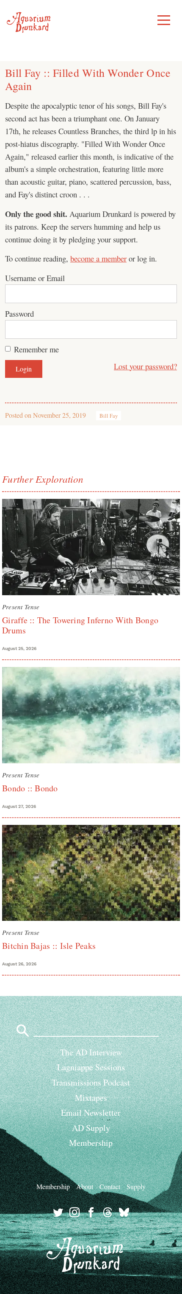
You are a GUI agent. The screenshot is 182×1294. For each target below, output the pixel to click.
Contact (109, 1186)
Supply (136, 1186)
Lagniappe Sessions (91, 1067)
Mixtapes (91, 1097)
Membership (91, 1142)
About (84, 1186)
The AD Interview (91, 1052)
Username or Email (35, 278)
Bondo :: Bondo (30, 788)
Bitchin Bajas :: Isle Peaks (49, 945)
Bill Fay (108, 415)
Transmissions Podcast (91, 1082)
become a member (98, 258)
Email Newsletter (91, 1112)
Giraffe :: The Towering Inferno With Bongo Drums (80, 625)
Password (19, 313)
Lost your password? (145, 366)
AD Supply (91, 1128)
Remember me (36, 349)
